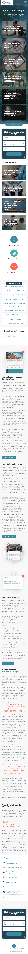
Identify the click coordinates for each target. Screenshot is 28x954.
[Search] (24, 336)
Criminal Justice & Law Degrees (14, 867)
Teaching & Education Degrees (14, 887)
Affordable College (10, 672)
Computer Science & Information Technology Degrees (14, 892)
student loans (15, 692)
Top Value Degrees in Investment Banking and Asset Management (12, 222)
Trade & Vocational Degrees (13, 897)
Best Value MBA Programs (14, 319)
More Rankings (14, 124)
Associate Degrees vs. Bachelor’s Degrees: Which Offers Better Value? (12, 205)
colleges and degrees (10, 789)
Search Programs (14, 154)
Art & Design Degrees (11, 877)
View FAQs (8, 663)
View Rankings (9, 457)
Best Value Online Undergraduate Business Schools (14, 295)
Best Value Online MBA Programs (14, 299)
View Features (9, 536)
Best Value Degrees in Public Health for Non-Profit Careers (13, 189)
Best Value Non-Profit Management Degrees (13, 172)
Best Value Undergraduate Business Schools (14, 315)
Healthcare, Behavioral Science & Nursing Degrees (14, 872)
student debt (15, 744)
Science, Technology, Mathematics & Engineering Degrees (15, 862)
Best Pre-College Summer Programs (14, 310)
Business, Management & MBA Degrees (13, 857)
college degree (16, 783)
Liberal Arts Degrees (11, 882)
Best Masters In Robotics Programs (14, 323)
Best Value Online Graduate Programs (14, 290)
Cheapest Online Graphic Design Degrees (14, 303)
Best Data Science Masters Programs (14, 286)
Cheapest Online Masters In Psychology (14, 307)
